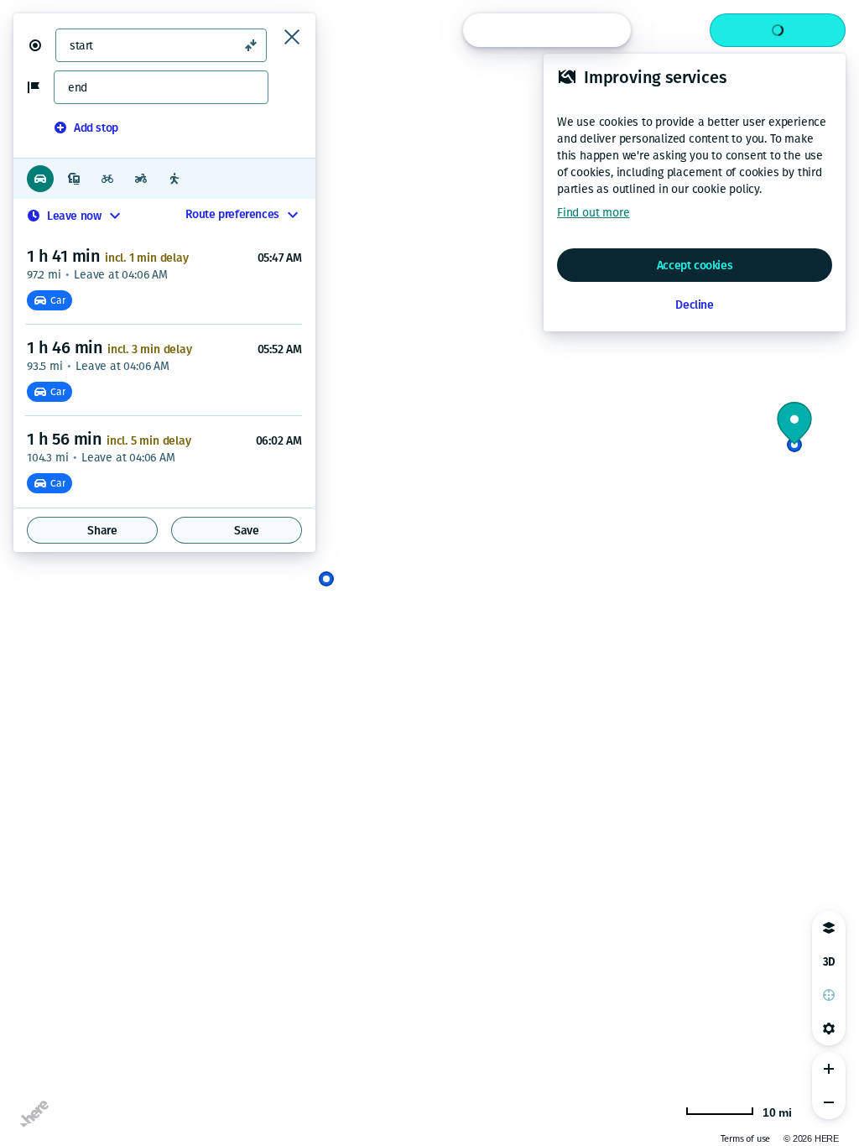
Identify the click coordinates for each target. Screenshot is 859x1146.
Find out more (593, 213)
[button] (42, 45)
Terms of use (746, 1138)
